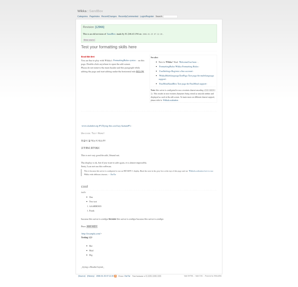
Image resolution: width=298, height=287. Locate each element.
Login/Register (147, 16)
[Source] (81, 276)
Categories (82, 16)
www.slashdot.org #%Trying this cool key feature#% (106, 125)
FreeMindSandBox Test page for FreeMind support (182, 83)
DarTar (113, 174)
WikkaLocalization (170, 100)
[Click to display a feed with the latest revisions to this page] (115, 276)
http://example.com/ (91, 233)
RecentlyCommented (128, 16)
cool (84, 186)
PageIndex (95, 16)
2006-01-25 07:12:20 (152, 34)
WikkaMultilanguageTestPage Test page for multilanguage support (186, 77)
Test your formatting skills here (109, 46)
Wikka (82, 11)
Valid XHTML (188, 276)
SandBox (96, 11)
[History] (90, 276)
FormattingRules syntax (124, 60)
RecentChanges (109, 16)
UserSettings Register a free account (176, 71)
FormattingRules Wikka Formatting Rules (178, 66)
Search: (159, 16)
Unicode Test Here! (93, 133)
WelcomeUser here (187, 61)
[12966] (99, 27)
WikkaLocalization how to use (201, 171)
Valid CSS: (199, 276)
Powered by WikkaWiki (213, 276)
